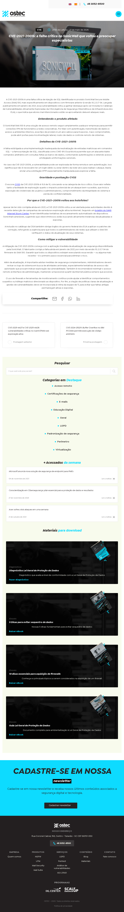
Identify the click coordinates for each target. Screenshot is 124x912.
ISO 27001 (62, 873)
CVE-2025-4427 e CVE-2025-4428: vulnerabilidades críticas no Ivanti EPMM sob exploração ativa (28, 331)
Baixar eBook (16, 631)
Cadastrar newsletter (60, 805)
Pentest (62, 861)
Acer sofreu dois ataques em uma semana (28, 510)
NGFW (38, 857)
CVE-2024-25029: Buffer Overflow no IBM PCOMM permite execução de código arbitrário (85, 331)
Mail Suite (38, 870)
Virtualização (63, 450)
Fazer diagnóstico (19, 580)
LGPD (63, 426)
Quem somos (14, 857)
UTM (38, 861)
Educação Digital (63, 410)
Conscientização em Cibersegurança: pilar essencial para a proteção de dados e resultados (51, 490)
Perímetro (63, 442)
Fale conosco (109, 857)
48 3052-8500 (95, 4)
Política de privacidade (63, 906)
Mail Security (38, 866)
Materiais (85, 861)
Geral (63, 418)
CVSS (17, 184)
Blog (86, 857)
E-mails (63, 402)
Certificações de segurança (63, 394)
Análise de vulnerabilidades (62, 867)
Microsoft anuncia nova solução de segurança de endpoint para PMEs (41, 471)
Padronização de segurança (63, 434)
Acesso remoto (63, 386)
